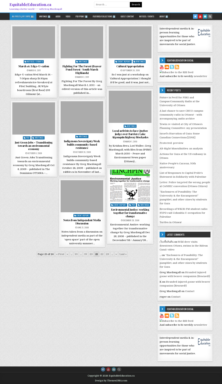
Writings (83, 61)
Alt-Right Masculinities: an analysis (181, 148)
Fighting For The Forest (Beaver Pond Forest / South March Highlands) (82, 69)
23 (107, 254)
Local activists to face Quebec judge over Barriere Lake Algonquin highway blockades (130, 134)
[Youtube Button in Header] (200, 16)
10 (76, 254)
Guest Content (127, 16)
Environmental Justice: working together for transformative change (130, 213)
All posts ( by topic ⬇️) (23, 16)
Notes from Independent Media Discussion (82, 221)
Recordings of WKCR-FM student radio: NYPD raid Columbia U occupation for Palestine (184, 213)
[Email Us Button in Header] (205, 16)
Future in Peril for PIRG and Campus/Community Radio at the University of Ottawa (180, 101)
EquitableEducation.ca (30, 4)
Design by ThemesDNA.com (111, 380)
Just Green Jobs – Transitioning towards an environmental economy (34, 146)
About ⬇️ (163, 16)
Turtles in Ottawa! (171, 222)
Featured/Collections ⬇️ (104, 16)
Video (68, 16)
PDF (28, 137)
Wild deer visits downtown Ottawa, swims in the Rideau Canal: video (184, 245)
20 (91, 254)
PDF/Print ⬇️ (82, 16)
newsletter (200, 76)
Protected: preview (171, 143)
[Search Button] (119, 369)
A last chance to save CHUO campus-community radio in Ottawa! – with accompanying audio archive (182, 114)
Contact (189, 291)
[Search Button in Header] (210, 16)
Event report (124, 61)
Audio (58, 16)
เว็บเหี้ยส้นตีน (167, 241)
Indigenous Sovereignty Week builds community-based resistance (82, 144)
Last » (123, 254)
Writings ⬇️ (44, 16)
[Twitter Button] (103, 369)
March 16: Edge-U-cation (33, 66)
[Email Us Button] (114, 369)
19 (85, 254)
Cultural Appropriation (130, 66)
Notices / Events (146, 16)
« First (60, 254)
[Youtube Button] (108, 369)
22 (101, 254)
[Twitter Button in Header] (195, 16)
